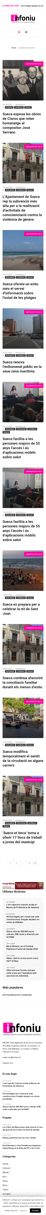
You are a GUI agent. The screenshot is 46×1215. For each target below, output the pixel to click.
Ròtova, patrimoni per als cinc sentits (19, 1138)
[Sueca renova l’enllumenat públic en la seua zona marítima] (23, 328)
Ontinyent (6, 1168)
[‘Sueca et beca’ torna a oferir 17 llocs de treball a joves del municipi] (23, 796)
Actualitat (10, 190)
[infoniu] (23, 18)
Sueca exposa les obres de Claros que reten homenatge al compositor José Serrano (22, 123)
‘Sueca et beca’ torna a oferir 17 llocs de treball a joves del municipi (22, 837)
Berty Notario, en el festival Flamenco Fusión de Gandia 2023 (22, 947)
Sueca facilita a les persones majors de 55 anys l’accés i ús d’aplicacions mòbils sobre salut (21, 448)
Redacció (21, 105)
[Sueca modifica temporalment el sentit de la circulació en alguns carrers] (23, 718)
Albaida (6, 1172)
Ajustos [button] (23, 1210)
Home (13, 48)
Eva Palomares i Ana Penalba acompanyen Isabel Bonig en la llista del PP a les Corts (22, 1146)
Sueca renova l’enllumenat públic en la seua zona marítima (22, 366)
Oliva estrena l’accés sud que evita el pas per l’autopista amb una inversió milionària (21, 973)
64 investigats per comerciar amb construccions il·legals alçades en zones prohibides (22, 919)
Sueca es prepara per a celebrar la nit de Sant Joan (21, 609)
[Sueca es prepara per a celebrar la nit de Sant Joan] (23, 570)
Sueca (28, 107)
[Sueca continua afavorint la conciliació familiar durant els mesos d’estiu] (23, 644)
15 (29, 863)
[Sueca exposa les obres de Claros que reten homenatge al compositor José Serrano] (23, 80)
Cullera (5, 1189)
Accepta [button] (35, 1211)
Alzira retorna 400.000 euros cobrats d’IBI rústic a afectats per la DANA (22, 934)
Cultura (9, 107)
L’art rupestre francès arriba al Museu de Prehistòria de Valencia (22, 906)
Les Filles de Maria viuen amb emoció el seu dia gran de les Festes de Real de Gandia (23, 1128)
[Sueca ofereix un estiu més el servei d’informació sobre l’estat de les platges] (23, 250)
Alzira (5, 1185)
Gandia (5, 1164)
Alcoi (5, 1177)
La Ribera (18, 107)
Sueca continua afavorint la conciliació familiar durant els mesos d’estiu (23, 682)
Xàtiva (5, 1181)
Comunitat (21, 429)
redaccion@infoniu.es (12, 1057)
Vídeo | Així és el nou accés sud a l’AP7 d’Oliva (22, 959)
